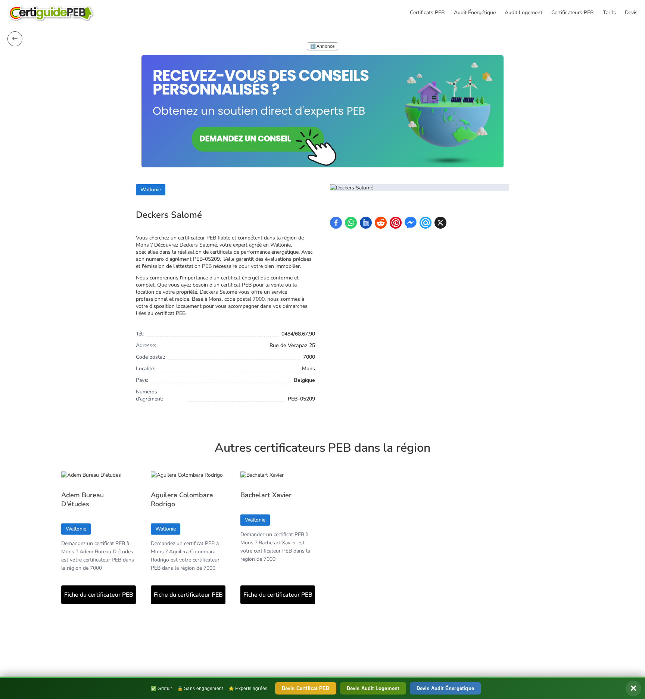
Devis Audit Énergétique (445, 688)
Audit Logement (523, 12)
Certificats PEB (427, 12)
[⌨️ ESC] (14, 38)
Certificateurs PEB (572, 12)
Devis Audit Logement (373, 688)
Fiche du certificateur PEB (98, 595)
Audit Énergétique (475, 12)
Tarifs (609, 12)
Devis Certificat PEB (306, 688)
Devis (631, 12)
